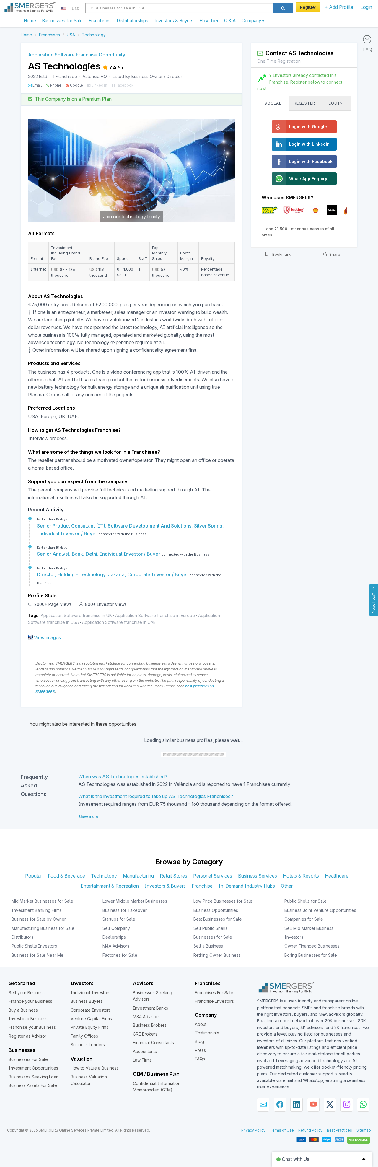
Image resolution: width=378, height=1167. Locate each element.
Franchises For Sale (214, 992)
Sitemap (363, 1130)
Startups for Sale (118, 919)
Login (366, 7)
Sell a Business (208, 945)
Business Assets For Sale (33, 1085)
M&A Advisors (115, 945)
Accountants (145, 1051)
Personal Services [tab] (212, 876)
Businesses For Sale (28, 1059)
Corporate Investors (91, 1010)
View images (47, 637)
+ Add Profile (339, 7)
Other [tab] (287, 886)
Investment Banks (150, 1007)
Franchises (100, 20)
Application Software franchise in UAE (119, 622)
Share (334, 254)
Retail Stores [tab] (173, 876)
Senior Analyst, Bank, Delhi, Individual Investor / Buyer (99, 554)
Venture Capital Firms (91, 1018)
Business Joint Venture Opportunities (320, 910)
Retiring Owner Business (217, 955)
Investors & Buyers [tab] (165, 886)
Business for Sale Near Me (37, 955)
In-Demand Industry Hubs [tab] (247, 886)
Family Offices (84, 1036)
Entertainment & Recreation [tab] (110, 886)
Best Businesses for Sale (217, 919)
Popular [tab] (33, 876)
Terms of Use (282, 1130)
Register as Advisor (27, 1036)
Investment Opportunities (33, 1067)
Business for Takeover (124, 910)
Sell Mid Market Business (308, 928)
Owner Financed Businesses (312, 945)
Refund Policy (310, 1130)
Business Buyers (86, 1001)
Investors (293, 937)
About (200, 1024)
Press (200, 1050)
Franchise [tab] (202, 886)
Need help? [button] (373, 603)
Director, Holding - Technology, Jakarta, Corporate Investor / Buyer (113, 574)
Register (308, 7)
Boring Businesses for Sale (310, 955)
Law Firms (142, 1059)
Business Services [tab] (257, 876)
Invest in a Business (28, 1018)
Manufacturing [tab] (138, 876)
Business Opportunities (215, 910)
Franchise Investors (214, 1001)
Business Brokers (150, 1025)
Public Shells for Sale (305, 901)
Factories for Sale (119, 955)
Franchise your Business (32, 1027)
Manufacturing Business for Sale (43, 928)
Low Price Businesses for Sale (222, 901)
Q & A (230, 20)
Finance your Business (30, 1001)
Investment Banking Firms (37, 910)
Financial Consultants (153, 1042)
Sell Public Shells (210, 928)
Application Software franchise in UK (76, 615)
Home (30, 20)
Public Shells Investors (34, 945)
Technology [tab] (104, 876)
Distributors (22, 937)
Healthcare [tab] (336, 876)
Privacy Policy (253, 1130)
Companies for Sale (303, 919)
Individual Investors (90, 992)
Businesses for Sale (62, 20)
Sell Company (116, 928)
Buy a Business (23, 1010)
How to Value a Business (95, 1067)
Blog (199, 1041)
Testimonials (207, 1032)
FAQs (200, 1058)
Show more (88, 816)
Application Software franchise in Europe (155, 615)
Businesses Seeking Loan (33, 1076)
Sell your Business (27, 992)
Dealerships (114, 937)
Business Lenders (88, 1044)
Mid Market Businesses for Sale (42, 901)
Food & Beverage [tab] (66, 876)
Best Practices (339, 1130)
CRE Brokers (145, 1033)
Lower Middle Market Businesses (134, 901)
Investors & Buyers (173, 20)
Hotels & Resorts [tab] (301, 876)
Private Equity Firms (89, 1027)
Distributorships (132, 20)
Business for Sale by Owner (39, 919)
